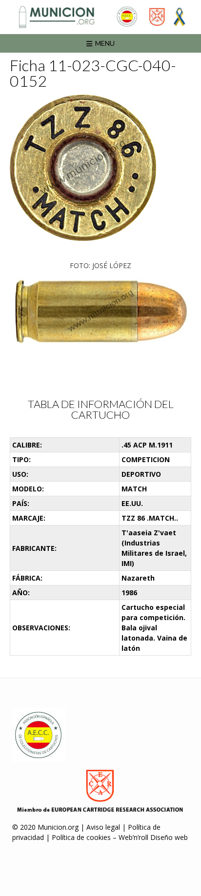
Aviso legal (103, 827)
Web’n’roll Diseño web (153, 837)
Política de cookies (81, 837)
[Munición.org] (100, 16)
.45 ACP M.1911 (147, 444)
